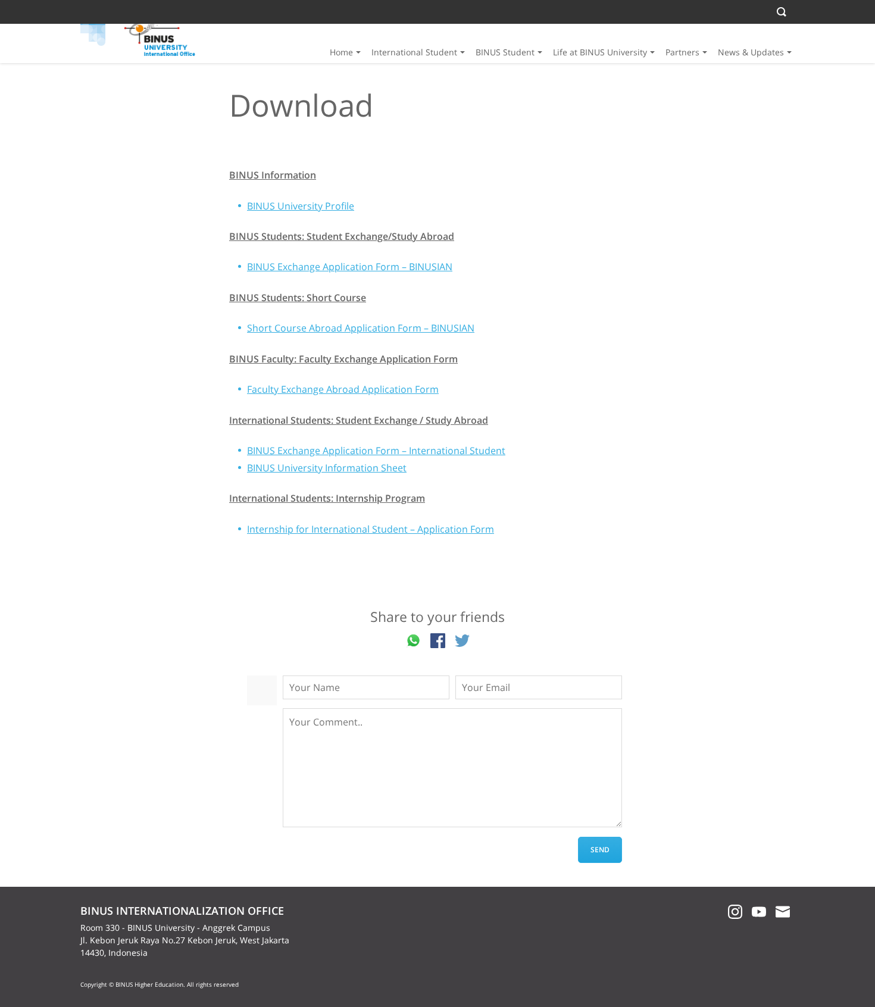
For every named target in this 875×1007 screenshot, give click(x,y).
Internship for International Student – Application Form (370, 529)
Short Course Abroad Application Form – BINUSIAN (360, 327)
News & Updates (751, 52)
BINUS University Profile (300, 205)
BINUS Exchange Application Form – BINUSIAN (349, 266)
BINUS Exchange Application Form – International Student (376, 450)
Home (341, 52)
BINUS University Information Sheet (327, 467)
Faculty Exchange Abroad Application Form (343, 389)
